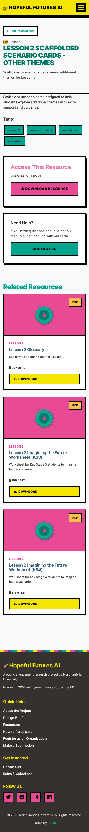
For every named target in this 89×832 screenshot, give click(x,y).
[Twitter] (8, 797)
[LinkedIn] (49, 797)
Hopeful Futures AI (36, 8)
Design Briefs (13, 718)
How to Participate (17, 731)
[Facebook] (22, 797)
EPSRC (52, 823)
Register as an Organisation (25, 738)
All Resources (23, 31)
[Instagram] (35, 797)
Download (28, 379)
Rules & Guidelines (17, 774)
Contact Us (44, 249)
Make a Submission (18, 745)
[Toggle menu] (81, 7)
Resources (11, 724)
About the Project (17, 711)
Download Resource (46, 189)
